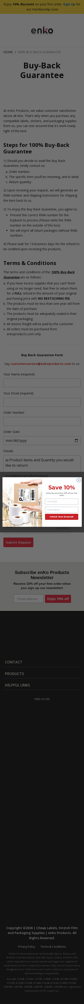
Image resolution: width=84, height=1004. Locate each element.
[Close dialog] (79, 480)
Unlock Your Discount (61, 516)
